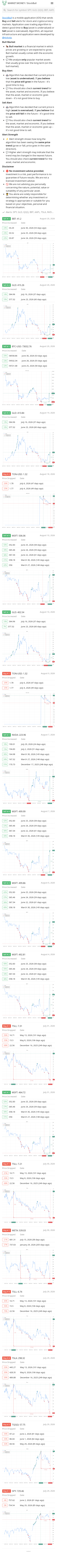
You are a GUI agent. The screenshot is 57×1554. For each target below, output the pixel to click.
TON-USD (17, 474)
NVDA (15, 734)
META (15, 1230)
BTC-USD (16, 346)
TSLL (14, 1026)
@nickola (7, 37)
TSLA (14, 1358)
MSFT (15, 535)
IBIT (14, 218)
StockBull (7, 17)
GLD (14, 285)
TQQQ (15, 1424)
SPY (14, 1491)
